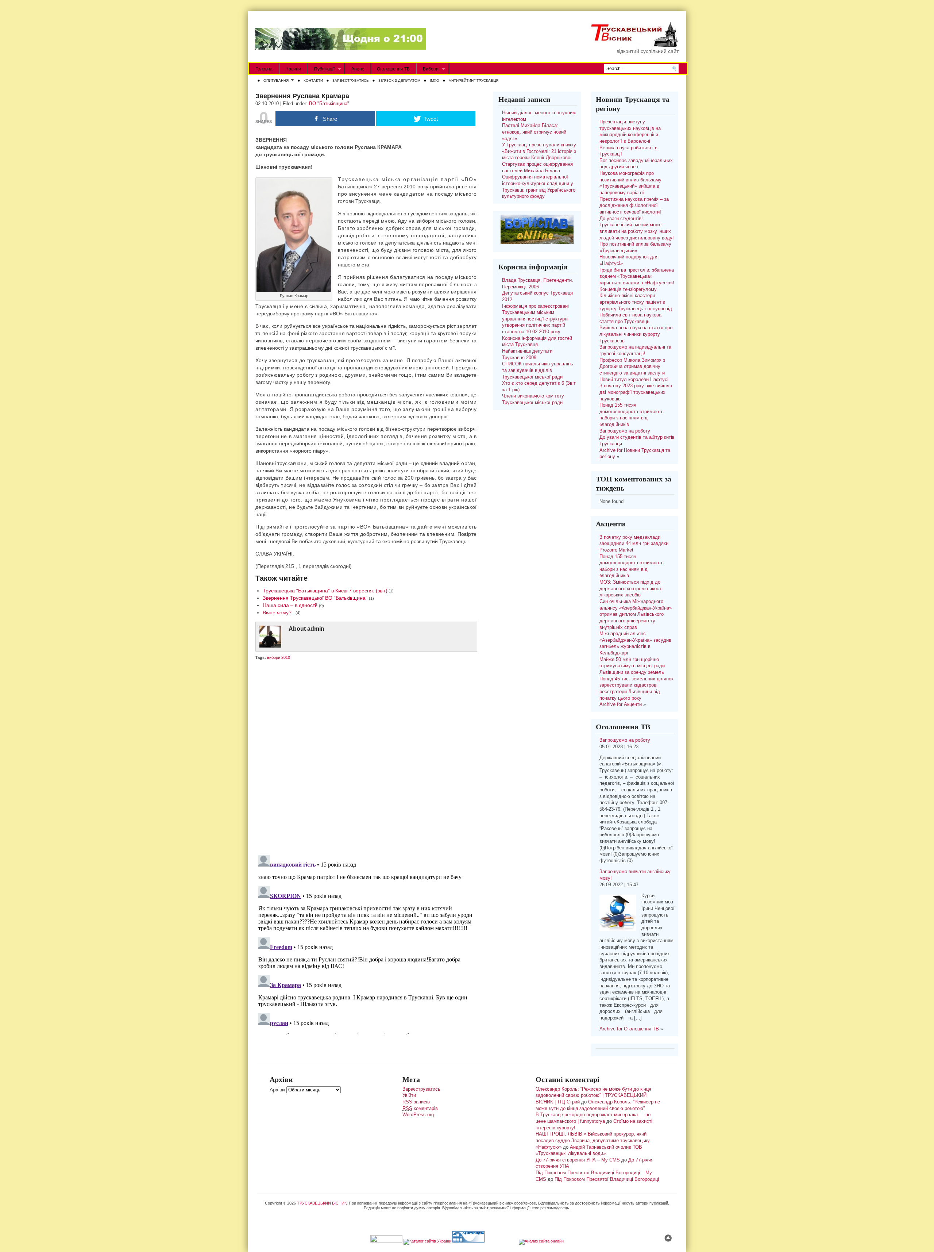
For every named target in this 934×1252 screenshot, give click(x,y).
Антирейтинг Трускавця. (474, 80)
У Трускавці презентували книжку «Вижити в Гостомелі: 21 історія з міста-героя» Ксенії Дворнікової (539, 151)
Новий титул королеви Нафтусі (633, 379)
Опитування (274, 81)
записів (416, 1102)
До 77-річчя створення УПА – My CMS (578, 1160)
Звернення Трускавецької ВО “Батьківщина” (316, 598)
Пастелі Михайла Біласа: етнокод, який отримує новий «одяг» (534, 132)
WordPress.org (418, 1114)
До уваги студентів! (621, 218)
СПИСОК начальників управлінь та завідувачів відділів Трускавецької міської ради (537, 370)
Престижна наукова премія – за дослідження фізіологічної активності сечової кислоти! (634, 206)
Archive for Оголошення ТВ (629, 1029)
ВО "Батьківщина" (329, 103)
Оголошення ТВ (393, 69)
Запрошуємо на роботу (624, 431)
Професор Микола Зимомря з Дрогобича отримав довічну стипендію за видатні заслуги (632, 367)
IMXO (434, 80)
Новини (293, 69)
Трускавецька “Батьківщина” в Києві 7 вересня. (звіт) (325, 591)
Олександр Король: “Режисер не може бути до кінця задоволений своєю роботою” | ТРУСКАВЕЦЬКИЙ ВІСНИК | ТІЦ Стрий (593, 1096)
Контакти (313, 80)
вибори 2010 (278, 657)
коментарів (420, 1108)
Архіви (277, 1089)
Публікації (321, 69)
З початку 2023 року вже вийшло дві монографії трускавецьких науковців (635, 392)
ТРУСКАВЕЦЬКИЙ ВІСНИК (322, 1203)
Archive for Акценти (620, 704)
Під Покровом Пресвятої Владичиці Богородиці (607, 1179)
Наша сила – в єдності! (291, 605)
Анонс (357, 69)
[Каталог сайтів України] (427, 1241)
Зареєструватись (350, 80)
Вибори (428, 69)
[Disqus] (365, 756)
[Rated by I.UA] (386, 1241)
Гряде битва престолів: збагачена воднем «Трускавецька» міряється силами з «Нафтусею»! (636, 276)
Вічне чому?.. (278, 612)
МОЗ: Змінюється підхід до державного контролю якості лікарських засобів (631, 589)
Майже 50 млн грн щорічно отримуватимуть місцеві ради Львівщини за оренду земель (632, 666)
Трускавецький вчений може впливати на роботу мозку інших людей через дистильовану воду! (636, 231)
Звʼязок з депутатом (399, 80)
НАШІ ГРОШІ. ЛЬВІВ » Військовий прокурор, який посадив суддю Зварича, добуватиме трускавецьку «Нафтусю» (593, 1140)
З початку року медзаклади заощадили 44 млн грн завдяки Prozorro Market (633, 544)
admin (315, 629)
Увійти (409, 1095)
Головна (264, 69)
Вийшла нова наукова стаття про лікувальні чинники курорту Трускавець (635, 334)
